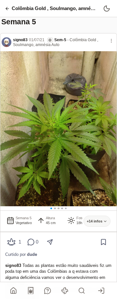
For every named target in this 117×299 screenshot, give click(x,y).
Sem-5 (60, 40)
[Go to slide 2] (55, 208)
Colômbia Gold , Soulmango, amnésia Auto (55, 42)
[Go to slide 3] (58, 208)
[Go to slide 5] (66, 208)
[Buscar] (82, 290)
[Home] (13, 290)
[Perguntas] (48, 290)
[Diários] (30, 290)
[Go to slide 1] (51, 208)
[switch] (106, 8)
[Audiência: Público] (50, 40)
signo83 (20, 40)
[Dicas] (64, 290)
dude (32, 254)
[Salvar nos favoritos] (103, 242)
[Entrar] (101, 290)
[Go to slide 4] (62, 208)
